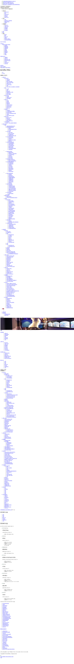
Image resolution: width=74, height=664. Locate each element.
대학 (3, 18)
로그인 (3, 73)
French (5, 49)
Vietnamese (6, 47)
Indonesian (6, 46)
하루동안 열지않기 (5, 8)
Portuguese (6, 51)
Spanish (5, 52)
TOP (1, 657)
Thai (5, 53)
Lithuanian (6, 48)
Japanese (5, 45)
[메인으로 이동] (1, 330)
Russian (5, 50)
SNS (3, 33)
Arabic (5, 54)
